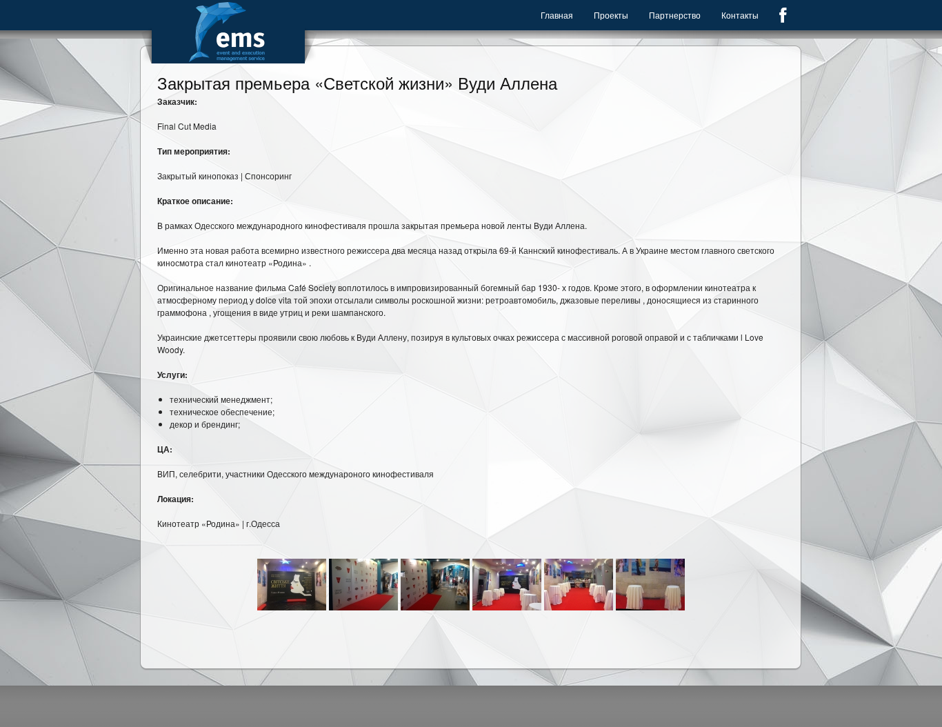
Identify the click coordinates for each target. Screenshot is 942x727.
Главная (557, 15)
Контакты (740, 15)
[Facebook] (783, 15)
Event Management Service (228, 31)
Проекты (611, 15)
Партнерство (675, 15)
